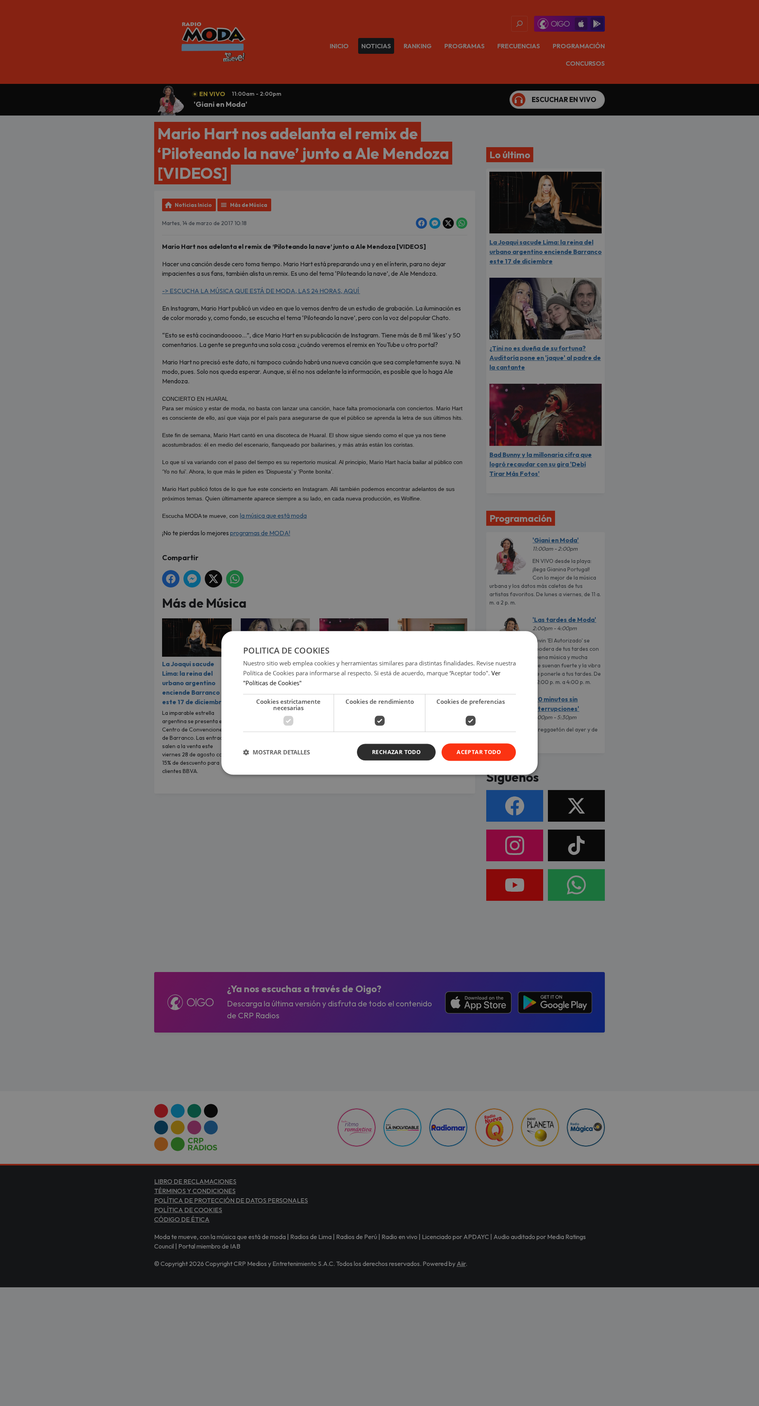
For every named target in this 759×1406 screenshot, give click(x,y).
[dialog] (379, 703)
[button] (276, 752)
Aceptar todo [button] (479, 752)
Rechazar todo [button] (396, 752)
